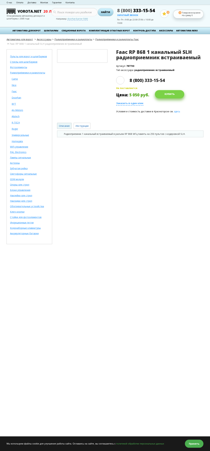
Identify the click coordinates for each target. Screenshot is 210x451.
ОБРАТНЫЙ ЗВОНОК (127, 15)
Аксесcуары (166, 30)
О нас (9, 2)
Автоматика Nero (187, 30)
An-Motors (17, 110)
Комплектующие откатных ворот (109, 30)
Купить (170, 94)
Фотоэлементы (18, 67)
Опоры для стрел (19, 184)
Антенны (15, 163)
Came (15, 79)
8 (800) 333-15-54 (147, 80)
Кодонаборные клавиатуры (25, 228)
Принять (194, 443)
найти (105, 12)
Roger (15, 129)
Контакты (70, 2)
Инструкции (82, 125)
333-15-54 (136, 10)
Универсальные (20, 135)
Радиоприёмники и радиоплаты (73, 39)
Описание (64, 125)
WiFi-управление (19, 146)
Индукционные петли (22, 222)
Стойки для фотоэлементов (26, 217)
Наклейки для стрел (21, 195)
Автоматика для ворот (26, 30)
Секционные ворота (74, 30)
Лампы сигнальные (20, 157)
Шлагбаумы (51, 30)
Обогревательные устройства (27, 206)
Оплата (19, 2)
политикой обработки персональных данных (140, 443)
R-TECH (16, 122)
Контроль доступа (144, 30)
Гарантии (57, 2)
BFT (14, 104)
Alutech (16, 116)
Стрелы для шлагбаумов (23, 62)
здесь (177, 111)
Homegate (17, 141)
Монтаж (44, 2)
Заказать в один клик (129, 103)
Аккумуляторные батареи (24, 233)
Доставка (31, 2)
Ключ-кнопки (17, 211)
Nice (14, 85)
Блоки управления (20, 190)
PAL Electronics (18, 152)
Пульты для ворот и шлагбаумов (28, 56)
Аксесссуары (44, 39)
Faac (14, 91)
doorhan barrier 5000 (77, 19)
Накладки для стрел (21, 201)
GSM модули (17, 179)
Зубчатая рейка (19, 168)
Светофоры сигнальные (23, 174)
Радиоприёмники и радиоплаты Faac (117, 39)
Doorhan (16, 97)
